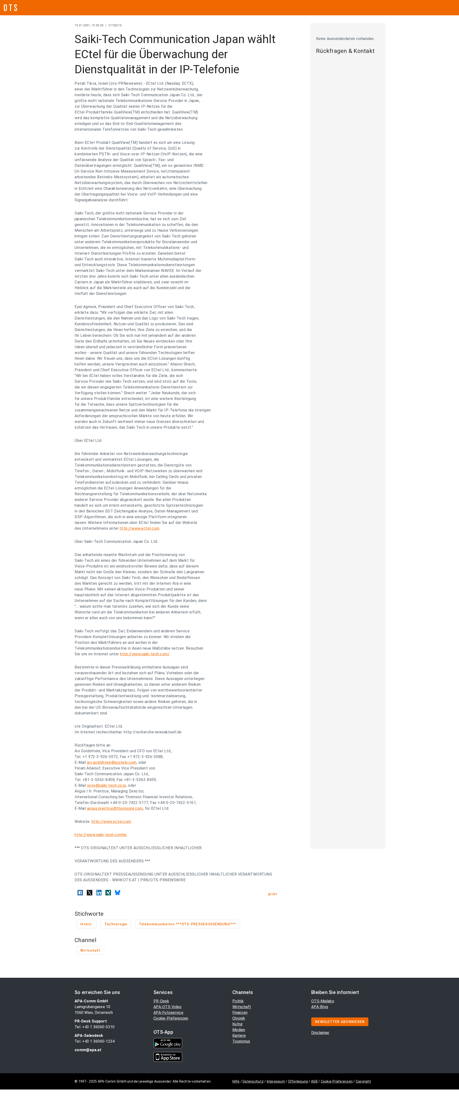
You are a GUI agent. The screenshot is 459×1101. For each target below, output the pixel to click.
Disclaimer (320, 1032)
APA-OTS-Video (167, 1007)
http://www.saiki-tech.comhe (101, 834)
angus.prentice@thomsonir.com (115, 808)
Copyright (363, 1081)
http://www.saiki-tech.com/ (144, 654)
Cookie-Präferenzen (170, 1018)
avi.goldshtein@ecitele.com (112, 762)
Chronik (238, 1018)
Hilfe (236, 1081)
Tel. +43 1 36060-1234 (95, 1041)
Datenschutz (253, 1081)
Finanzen (239, 1012)
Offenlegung (298, 1081)
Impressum (276, 1081)
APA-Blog (319, 1007)
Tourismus (241, 1041)
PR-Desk (161, 1001)
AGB (314, 1081)
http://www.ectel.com (139, 528)
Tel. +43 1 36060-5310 (95, 1027)
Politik (238, 1001)
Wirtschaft (241, 1007)
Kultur (237, 1024)
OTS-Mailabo (322, 1001)
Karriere (239, 1035)
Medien (238, 1030)
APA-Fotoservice (168, 1012)
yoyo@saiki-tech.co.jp (106, 785)
